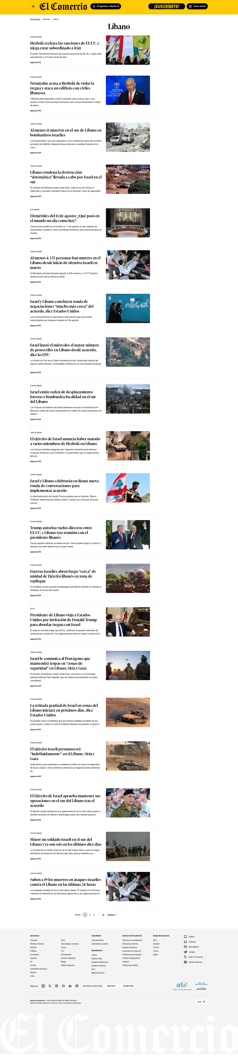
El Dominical (66, 954)
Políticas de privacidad (131, 954)
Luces (63, 947)
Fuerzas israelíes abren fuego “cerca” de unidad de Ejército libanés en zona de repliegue (63, 575)
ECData (33, 947)
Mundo (33, 972)
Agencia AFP (35, 153)
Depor (155, 954)
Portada (33, 940)
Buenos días (97, 958)
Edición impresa (67, 965)
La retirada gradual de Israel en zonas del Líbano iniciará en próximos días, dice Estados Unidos (64, 710)
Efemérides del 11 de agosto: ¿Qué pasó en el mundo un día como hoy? (65, 218)
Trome (155, 951)
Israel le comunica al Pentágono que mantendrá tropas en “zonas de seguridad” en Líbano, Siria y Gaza (60, 663)
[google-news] (77, 986)
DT (31, 962)
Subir (199, 1002)
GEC (155, 940)
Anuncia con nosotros (131, 951)
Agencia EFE (35, 62)
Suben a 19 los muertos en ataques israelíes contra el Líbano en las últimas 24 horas (65, 881)
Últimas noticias (37, 944)
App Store (111, 986)
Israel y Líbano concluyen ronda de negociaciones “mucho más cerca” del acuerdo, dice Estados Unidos (62, 306)
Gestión (156, 944)
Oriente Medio (36, 37)
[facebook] (43, 986)
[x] (50, 986)
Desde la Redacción (100, 962)
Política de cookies (130, 965)
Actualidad (34, 209)
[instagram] (56, 986)
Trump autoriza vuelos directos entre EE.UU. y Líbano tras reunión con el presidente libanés (61, 532)
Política (33, 951)
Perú (63, 940)
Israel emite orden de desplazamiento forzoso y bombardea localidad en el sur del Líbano (63, 396)
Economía (34, 954)
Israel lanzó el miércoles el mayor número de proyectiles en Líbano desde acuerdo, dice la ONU (64, 349)
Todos (94, 955)
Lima (32, 976)
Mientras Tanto (98, 973)
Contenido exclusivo (38, 969)
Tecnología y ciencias (70, 944)
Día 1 (94, 969)
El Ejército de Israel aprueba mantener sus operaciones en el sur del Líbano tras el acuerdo (65, 800)
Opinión (33, 958)
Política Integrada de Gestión (131, 960)
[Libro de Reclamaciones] (201, 985)
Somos (33, 965)
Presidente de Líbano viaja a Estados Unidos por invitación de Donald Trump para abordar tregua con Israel (63, 619)
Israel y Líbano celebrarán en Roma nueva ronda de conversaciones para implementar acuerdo (64, 485)
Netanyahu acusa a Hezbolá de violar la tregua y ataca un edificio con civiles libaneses (62, 87)
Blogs (63, 962)
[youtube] (63, 986)
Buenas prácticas (129, 947)
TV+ (62, 951)
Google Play (128, 986)
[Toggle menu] (33, 6)
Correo (156, 947)
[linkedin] (70, 986)
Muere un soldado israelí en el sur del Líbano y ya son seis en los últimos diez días (65, 841)
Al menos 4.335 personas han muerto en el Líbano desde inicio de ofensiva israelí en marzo (65, 262)
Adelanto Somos (99, 966)
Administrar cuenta (100, 944)
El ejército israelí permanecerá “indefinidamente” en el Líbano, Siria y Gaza (62, 753)
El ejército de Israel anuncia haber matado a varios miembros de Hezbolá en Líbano (65, 441)
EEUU (32, 609)
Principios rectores (130, 944)
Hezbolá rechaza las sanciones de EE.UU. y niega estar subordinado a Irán (64, 45)
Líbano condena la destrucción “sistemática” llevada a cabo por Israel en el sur (66, 176)
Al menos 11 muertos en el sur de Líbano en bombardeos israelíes (66, 132)
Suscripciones (97, 940)
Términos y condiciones (132, 940)
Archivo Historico (68, 958)
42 (103, 915)
